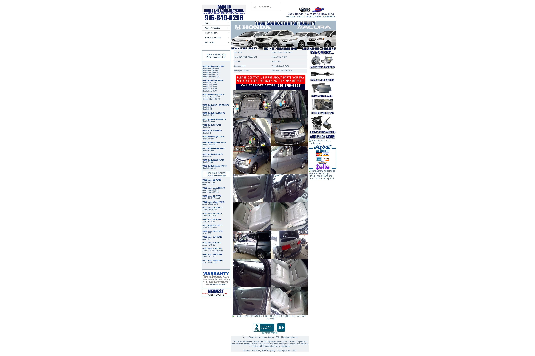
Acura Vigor (207, 262)
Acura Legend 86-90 (210, 190)
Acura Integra (207, 204)
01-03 (212, 184)
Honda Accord (208, 70)
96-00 (214, 87)
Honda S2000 (207, 162)
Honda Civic (207, 87)
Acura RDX (206, 233)
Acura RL (206, 221)
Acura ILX (206, 198)
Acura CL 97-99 (208, 182)
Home (244, 337)
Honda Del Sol (208, 115)
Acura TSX (207, 257)
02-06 (214, 227)
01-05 (214, 89)
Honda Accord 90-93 (210, 68)
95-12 (212, 245)
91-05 (214, 216)
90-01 (215, 204)
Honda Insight (208, 139)
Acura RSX (206, 227)
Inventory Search (266, 337)
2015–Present (217, 251)
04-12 (214, 257)
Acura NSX (206, 216)
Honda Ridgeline (209, 168)
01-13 (214, 210)
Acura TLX (206, 251)
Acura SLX (206, 239)
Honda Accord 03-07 (210, 75)
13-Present (215, 198)
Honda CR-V (207, 107)
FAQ (277, 337)
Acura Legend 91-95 (210, 192)
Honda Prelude (208, 150)
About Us (253, 337)
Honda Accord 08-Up (210, 77)
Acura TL (206, 245)
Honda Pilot (207, 156)
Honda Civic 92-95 (209, 85)
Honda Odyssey (208, 145)
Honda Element (208, 121)
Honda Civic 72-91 (209, 82)
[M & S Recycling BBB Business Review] (270, 333)
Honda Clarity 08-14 (211, 97)
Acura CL (206, 184)
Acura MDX (207, 210)
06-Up (214, 91)
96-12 (212, 221)
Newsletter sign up (289, 337)
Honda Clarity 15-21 (211, 99)
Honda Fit (206, 127)
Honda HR (206, 133)
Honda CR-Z (207, 109)
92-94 (214, 262)
